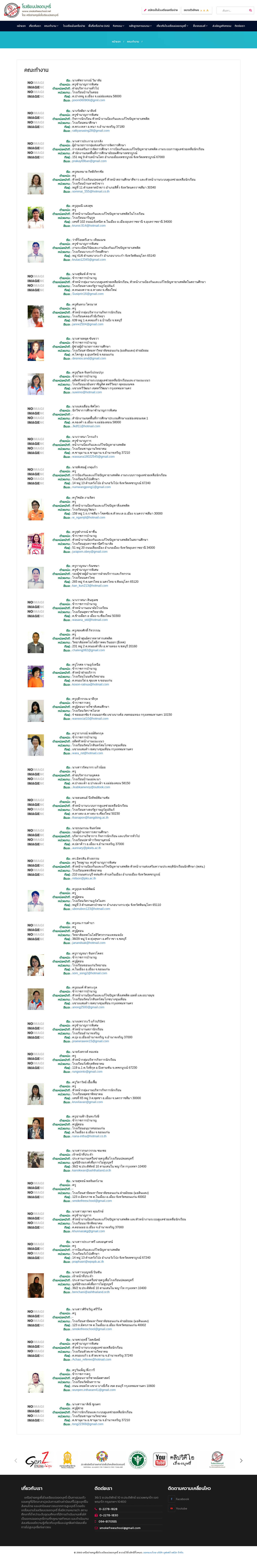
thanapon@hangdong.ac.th (90, 817)
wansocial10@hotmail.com (90, 718)
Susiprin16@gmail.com (87, 293)
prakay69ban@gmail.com (89, 161)
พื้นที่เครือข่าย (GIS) (98, 26)
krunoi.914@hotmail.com (89, 225)
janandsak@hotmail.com (88, 942)
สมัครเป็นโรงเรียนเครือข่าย (163, 10)
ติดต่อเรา (240, 26)
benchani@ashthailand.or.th (91, 1292)
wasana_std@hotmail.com (90, 619)
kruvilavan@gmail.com (87, 1102)
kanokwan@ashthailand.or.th (91, 1170)
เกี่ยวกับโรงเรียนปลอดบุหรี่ (171, 26)
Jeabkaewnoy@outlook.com (91, 787)
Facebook (182, 1499)
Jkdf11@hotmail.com (86, 426)
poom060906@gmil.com (88, 100)
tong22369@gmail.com (87, 1424)
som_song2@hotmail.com (89, 973)
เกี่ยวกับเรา (35, 26)
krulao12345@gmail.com (89, 259)
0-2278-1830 (109, 1515)
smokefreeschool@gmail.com (92, 1200)
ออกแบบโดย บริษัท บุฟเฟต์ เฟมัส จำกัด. (163, 1552)
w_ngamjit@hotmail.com (88, 517)
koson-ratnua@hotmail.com (90, 684)
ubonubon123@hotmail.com (91, 908)
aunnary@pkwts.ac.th (86, 848)
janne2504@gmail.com (87, 324)
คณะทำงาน (50, 26)
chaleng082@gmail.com (88, 650)
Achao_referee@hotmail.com (91, 1359)
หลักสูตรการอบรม (139, 26)
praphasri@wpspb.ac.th (88, 1261)
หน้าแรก (21, 26)
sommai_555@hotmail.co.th (90, 191)
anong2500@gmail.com (88, 1007)
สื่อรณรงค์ (199, 26)
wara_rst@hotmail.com (87, 753)
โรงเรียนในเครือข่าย (74, 26)
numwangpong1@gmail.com (91, 487)
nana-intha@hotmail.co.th (89, 1136)
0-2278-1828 (108, 1509)
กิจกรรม (117, 26)
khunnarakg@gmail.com (88, 1231)
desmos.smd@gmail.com (89, 358)
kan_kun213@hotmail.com (90, 585)
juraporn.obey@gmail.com (89, 551)
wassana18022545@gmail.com (93, 456)
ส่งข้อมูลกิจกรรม (221, 26)
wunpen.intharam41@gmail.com (94, 1389)
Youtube (181, 1508)
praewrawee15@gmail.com (90, 1041)
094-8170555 (107, 1521)
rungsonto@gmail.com (87, 1071)
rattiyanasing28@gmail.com (90, 130)
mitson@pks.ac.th (84, 878)
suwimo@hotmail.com (87, 392)
